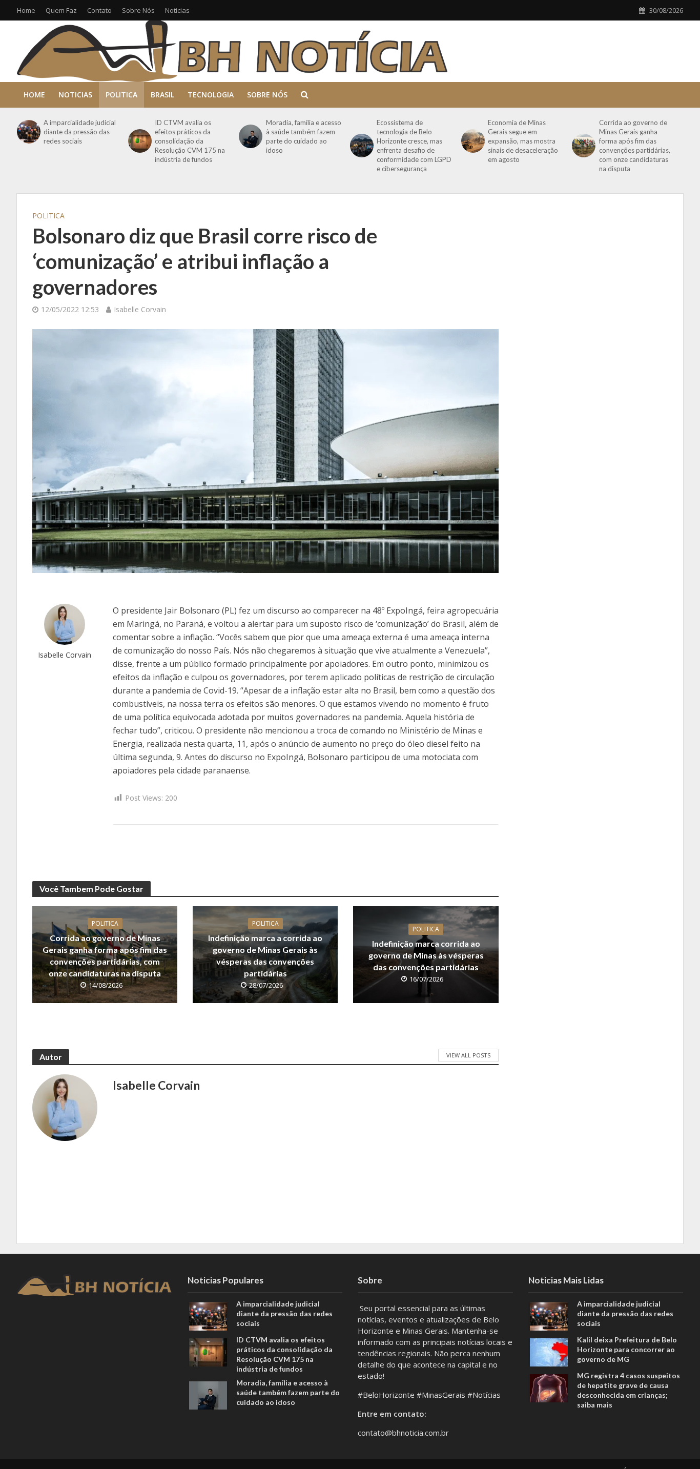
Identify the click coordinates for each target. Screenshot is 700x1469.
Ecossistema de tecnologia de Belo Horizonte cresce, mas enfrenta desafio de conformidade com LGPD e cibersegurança (414, 145)
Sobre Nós (138, 10)
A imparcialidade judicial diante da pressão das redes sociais (80, 131)
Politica (121, 94)
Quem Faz (61, 10)
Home (26, 10)
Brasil (162, 94)
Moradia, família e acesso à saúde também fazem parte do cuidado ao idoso (303, 136)
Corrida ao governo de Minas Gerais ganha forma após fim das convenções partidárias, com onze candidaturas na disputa (634, 145)
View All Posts (468, 1055)
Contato (99, 10)
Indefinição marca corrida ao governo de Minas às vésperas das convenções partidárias (426, 955)
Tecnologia (211, 94)
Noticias (177, 10)
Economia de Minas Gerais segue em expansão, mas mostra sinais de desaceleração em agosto (523, 141)
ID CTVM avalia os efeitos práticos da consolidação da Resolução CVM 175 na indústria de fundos (190, 141)
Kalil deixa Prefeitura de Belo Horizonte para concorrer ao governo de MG (627, 1349)
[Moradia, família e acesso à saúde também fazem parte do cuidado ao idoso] (249, 136)
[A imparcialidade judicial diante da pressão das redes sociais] (27, 132)
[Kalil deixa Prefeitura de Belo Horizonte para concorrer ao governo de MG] (549, 1351)
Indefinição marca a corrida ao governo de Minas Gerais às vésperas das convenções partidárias (265, 955)
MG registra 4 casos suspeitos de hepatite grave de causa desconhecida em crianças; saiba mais (628, 1390)
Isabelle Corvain (140, 309)
